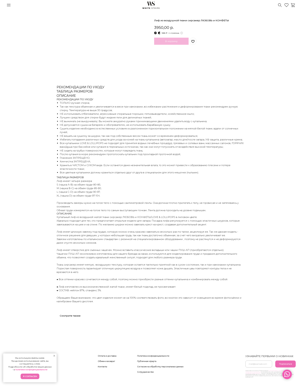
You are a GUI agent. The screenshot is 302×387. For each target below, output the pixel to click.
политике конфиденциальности (31, 369)
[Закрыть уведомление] (54, 355)
